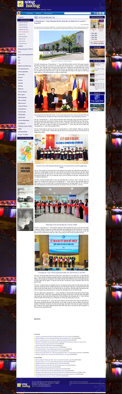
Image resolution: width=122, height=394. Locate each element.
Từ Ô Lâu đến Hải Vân (24, 32)
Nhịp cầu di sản (22, 103)
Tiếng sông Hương (23, 36)
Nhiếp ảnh (20, 89)
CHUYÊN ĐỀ (21, 117)
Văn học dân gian (22, 91)
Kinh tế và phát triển (23, 27)
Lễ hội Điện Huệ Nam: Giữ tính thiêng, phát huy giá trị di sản (50, 349)
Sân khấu (20, 83)
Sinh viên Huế (22, 41)
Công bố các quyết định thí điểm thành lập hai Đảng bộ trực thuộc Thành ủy (54, 336)
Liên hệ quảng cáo (48, 13)
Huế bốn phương (22, 97)
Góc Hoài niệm (22, 111)
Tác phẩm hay (21, 123)
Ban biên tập (30, 13)
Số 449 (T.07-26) (94, 30)
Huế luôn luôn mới (25, 20)
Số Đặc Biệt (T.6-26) (100, 30)
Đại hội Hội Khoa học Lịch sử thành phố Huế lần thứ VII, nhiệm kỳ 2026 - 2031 (55, 338)
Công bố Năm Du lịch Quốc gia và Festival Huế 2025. (49, 376)
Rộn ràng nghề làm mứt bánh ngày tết (45, 367)
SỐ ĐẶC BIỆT (21, 114)
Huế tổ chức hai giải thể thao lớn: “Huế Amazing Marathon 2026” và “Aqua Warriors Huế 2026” (59, 352)
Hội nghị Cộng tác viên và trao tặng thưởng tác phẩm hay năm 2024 (52, 361)
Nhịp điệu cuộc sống (23, 29)
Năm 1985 (94, 37)
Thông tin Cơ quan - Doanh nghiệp (25, 127)
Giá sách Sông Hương (23, 120)
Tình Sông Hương (22, 131)
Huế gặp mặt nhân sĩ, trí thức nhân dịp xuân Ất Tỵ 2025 (49, 363)
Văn (19, 60)
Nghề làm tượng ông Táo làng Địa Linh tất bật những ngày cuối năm (52, 365)
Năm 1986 (94, 39)
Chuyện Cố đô (22, 39)
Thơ (19, 63)
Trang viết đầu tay (22, 106)
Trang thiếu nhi (22, 109)
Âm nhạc (20, 80)
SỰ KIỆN (20, 46)
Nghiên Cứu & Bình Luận (24, 66)
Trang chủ (20, 17)
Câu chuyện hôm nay (23, 68)
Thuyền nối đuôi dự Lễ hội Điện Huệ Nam (46, 345)
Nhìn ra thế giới (22, 100)
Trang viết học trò (23, 43)
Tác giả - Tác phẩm (23, 134)
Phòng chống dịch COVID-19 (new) (25, 50)
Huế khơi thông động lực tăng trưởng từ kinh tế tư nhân (49, 351)
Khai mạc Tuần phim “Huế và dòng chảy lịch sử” (47, 347)
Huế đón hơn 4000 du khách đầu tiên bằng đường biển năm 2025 (51, 370)
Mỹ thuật (20, 86)
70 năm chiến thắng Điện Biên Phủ (25, 56)
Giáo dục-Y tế (22, 34)
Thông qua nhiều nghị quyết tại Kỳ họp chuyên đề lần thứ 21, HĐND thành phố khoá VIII (57, 372)
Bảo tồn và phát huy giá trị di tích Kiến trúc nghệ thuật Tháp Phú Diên (53, 340)
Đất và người (21, 94)
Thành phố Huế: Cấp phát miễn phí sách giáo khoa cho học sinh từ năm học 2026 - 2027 (99, 86)
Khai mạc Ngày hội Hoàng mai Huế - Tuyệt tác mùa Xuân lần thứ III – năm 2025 (55, 359)
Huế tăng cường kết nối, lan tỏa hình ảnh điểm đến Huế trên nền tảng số (53, 354)
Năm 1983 (94, 33)
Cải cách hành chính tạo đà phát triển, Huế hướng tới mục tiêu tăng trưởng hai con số (56, 374)
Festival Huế (21, 74)
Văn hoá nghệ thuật (23, 71)
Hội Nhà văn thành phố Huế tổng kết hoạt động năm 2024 (50, 368)
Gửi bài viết (38, 13)
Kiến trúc (20, 77)
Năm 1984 (94, 35)
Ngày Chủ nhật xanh (23, 22)
